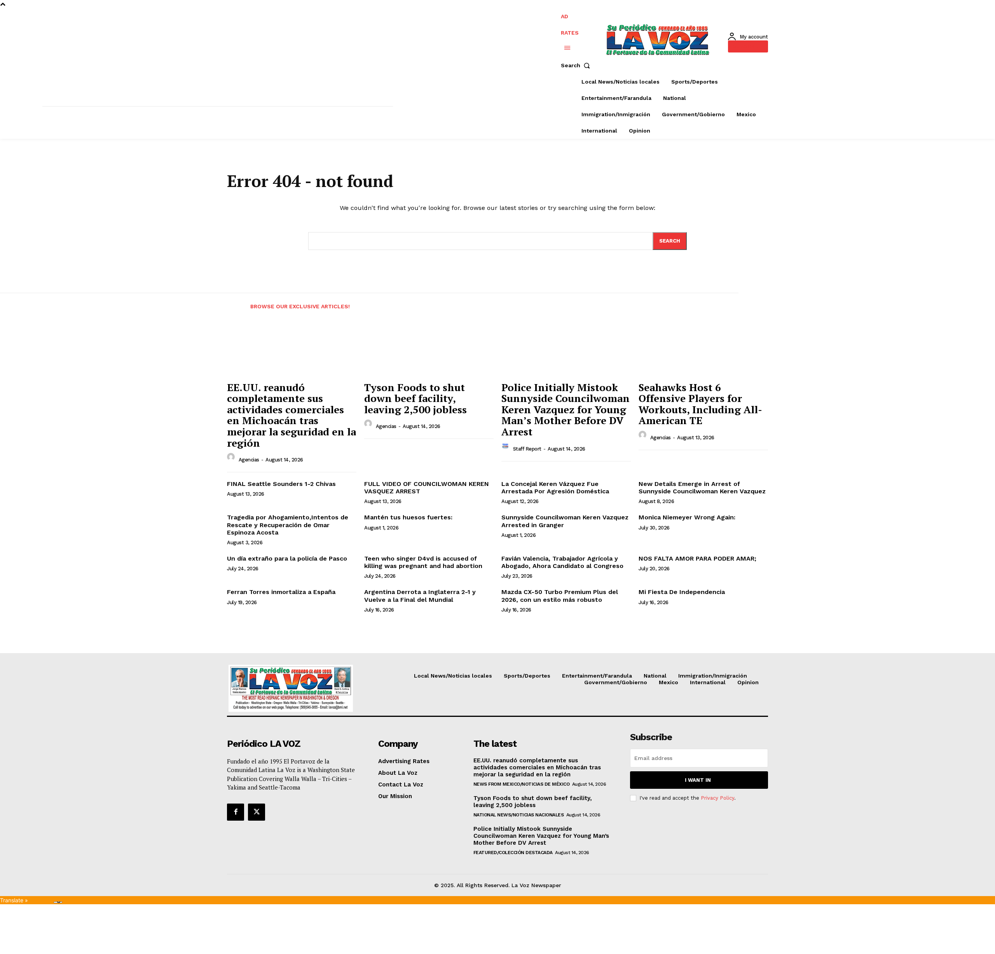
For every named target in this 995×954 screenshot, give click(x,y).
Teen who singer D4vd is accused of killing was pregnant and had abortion (423, 562)
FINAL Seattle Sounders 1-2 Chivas (281, 483)
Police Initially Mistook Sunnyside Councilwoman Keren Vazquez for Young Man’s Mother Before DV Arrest (565, 409)
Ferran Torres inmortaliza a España (281, 592)
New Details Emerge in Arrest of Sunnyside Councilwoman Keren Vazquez (702, 487)
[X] (256, 812)
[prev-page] (234, 302)
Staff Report (527, 449)
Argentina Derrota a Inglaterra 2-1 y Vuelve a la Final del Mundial (420, 595)
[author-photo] (232, 459)
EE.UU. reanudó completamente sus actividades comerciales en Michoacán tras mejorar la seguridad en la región (291, 415)
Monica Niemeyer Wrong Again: (687, 517)
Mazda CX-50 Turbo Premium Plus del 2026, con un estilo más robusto (559, 595)
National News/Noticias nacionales (518, 815)
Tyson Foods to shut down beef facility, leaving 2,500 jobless (415, 398)
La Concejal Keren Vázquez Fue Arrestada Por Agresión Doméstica (555, 487)
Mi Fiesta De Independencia (682, 592)
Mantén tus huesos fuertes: (408, 517)
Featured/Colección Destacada (513, 852)
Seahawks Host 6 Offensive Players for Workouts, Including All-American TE (700, 404)
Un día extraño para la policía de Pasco (287, 558)
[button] (577, 65)
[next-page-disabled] (780, 302)
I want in (698, 780)
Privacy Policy (717, 798)
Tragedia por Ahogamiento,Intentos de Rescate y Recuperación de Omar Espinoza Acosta (287, 525)
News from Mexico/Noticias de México (521, 784)
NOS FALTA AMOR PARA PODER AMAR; (697, 558)
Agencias (249, 460)
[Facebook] (235, 812)
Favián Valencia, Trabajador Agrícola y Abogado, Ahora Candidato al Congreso (562, 562)
